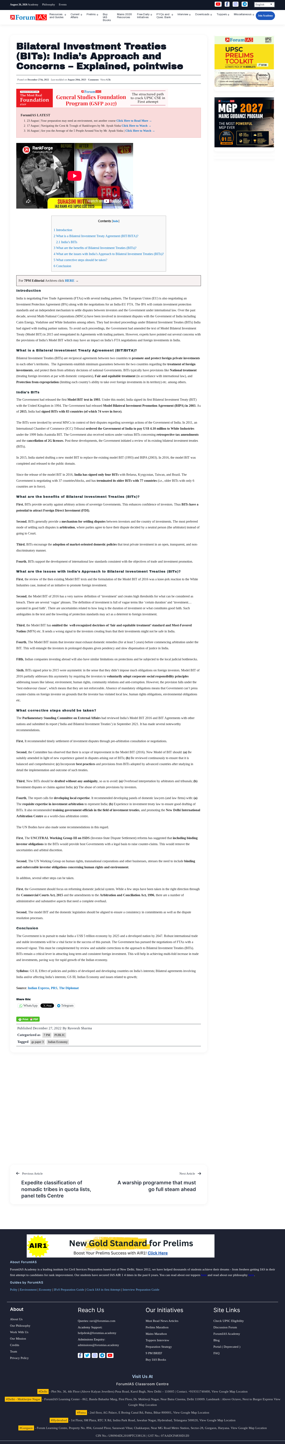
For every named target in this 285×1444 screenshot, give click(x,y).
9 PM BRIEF (154, 1353)
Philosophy (48, 4)
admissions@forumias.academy (98, 1345)
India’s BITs (66, 242)
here (204, 1275)
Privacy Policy (19, 1358)
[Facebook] (80, 1355)
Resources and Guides (56, 16)
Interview (183, 14)
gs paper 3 (38, 1042)
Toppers (222, 14)
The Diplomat (69, 988)
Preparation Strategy (159, 1346)
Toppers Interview (157, 1340)
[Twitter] (87, 1355)
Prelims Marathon (157, 1327)
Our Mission (18, 1338)
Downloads (202, 14)
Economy (45, 1289)
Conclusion (62, 266)
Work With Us (19, 1332)
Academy (33, 4)
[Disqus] (108, 1104)
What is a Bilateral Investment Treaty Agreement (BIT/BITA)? (96, 236)
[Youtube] (110, 1355)
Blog (216, 1340)
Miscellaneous (243, 14)
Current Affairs (75, 16)
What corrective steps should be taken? (80, 260)
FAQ (216, 1353)
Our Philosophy (20, 1325)
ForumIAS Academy (226, 1333)
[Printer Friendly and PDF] (28, 1019)
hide (115, 221)
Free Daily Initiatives (143, 16)
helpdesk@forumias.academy (97, 1333)
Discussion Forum (225, 1327)
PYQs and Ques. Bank (163, 16)
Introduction (63, 230)
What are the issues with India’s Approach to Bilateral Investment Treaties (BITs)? (109, 254)
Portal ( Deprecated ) (226, 1346)
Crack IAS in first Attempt (103, 1289)
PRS (54, 988)
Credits (14, 1345)
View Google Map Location (230, 1391)
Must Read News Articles (162, 1321)
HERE (70, 280)
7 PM (47, 1035)
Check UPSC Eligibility (228, 1321)
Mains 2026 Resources (124, 16)
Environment (28, 1289)
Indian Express (38, 988)
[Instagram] (95, 1355)
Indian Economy (58, 1042)
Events (63, 4)
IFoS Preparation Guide (69, 1289)
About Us (16, 1319)
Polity (14, 1289)
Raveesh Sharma (80, 1028)
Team (13, 1351)
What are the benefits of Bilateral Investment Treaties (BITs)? (95, 248)
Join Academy (265, 15)
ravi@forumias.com (102, 1321)
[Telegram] (102, 1355)
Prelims (91, 14)
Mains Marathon (156, 1333)
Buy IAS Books (107, 17)
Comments (93, 79)
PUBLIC (59, 1035)
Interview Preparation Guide (141, 1289)
